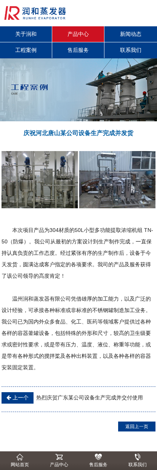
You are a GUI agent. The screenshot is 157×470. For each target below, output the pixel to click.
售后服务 (78, 50)
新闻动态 (130, 34)
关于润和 (26, 34)
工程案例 (26, 50)
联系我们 (130, 50)
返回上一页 (136, 426)
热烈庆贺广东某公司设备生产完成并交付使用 (77, 397)
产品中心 (78, 34)
